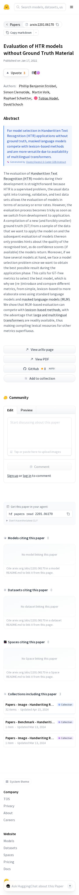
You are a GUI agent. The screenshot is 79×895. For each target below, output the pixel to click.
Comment (42, 466)
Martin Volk (40, 92)
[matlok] (33, 73)
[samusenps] (35, 73)
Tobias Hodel (48, 98)
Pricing (9, 862)
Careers (9, 820)
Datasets (10, 848)
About (8, 813)
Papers (15, 24)
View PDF (42, 359)
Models (9, 841)
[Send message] (70, 886)
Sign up (12, 475)
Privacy (9, 806)
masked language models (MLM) (46, 299)
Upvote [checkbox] (18, 73)
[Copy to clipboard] (57, 24)
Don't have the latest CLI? (23, 520)
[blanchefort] (38, 73)
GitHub (41, 369)
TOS (7, 799)
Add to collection (42, 378)
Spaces (9, 855)
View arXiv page (42, 349)
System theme (19, 782)
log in (27, 475)
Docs (7, 869)
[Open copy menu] (36, 33)
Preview (26, 410)
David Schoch (13, 104)
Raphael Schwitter (17, 98)
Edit (10, 410)
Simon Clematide (16, 92)
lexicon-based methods (42, 310)
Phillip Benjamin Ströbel (37, 86)
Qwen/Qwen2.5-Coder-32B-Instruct (46, 161)
